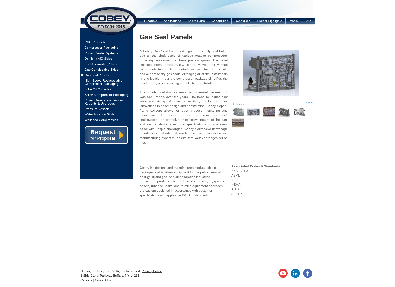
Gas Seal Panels (97, 75)
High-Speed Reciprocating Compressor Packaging (104, 82)
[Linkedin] (295, 277)
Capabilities (219, 21)
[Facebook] (307, 277)
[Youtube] (283, 277)
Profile (293, 21)
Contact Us (103, 280)
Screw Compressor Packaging (106, 95)
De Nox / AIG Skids (98, 58)
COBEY (110, 20)
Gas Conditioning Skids (101, 69)
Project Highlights (269, 21)
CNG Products (95, 42)
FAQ (307, 21)
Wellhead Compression (101, 120)
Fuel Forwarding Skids (101, 64)
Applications (172, 21)
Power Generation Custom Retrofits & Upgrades (104, 101)
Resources (242, 21)
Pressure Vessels (97, 109)
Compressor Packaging (101, 47)
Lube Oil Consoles (98, 89)
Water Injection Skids (100, 114)
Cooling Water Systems (101, 53)
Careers (86, 280)
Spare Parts (196, 21)
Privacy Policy (152, 271)
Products (150, 21)
